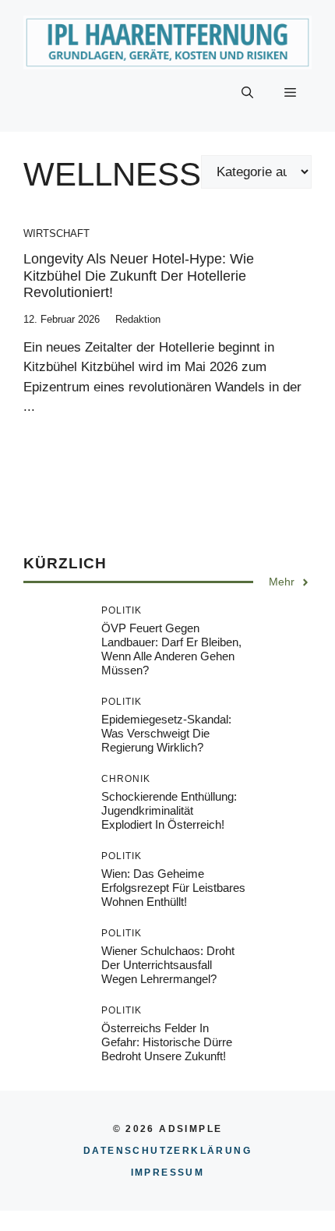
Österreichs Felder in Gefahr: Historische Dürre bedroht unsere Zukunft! (166, 1042)
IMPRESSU (168, 1172)
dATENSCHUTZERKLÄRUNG (167, 1150)
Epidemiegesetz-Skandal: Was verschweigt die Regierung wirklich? (166, 733)
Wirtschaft (56, 233)
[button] (247, 92)
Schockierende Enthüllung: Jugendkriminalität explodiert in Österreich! (169, 810)
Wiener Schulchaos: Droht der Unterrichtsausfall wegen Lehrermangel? (168, 964)
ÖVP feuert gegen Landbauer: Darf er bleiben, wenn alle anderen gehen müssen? (171, 649)
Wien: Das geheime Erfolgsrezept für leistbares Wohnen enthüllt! (173, 887)
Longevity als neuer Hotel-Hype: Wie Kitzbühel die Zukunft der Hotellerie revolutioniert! (138, 275)
